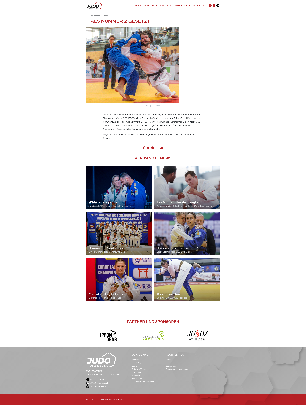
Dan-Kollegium (138, 363)
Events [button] (164, 5)
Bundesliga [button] (181, 5)
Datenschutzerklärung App (177, 369)
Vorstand (135, 360)
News (138, 5)
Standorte (136, 375)
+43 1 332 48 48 (97, 379)
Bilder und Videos (139, 369)
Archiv (168, 360)
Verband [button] (149, 5)
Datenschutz (171, 366)
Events (134, 366)
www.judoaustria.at (98, 387)
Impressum (170, 363)
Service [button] (198, 5)
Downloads (136, 372)
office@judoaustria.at (99, 383)
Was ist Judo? (137, 379)
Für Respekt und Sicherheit (143, 382)
